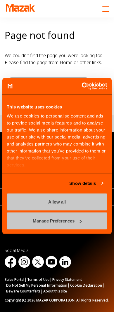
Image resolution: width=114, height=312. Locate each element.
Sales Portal (14, 279)
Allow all (57, 201)
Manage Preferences (54, 220)
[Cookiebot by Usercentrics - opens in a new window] (82, 86)
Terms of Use (38, 279)
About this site (55, 291)
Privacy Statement (67, 279)
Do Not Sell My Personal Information (36, 285)
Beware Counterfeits (23, 291)
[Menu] (105, 9)
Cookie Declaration (86, 285)
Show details (82, 183)
